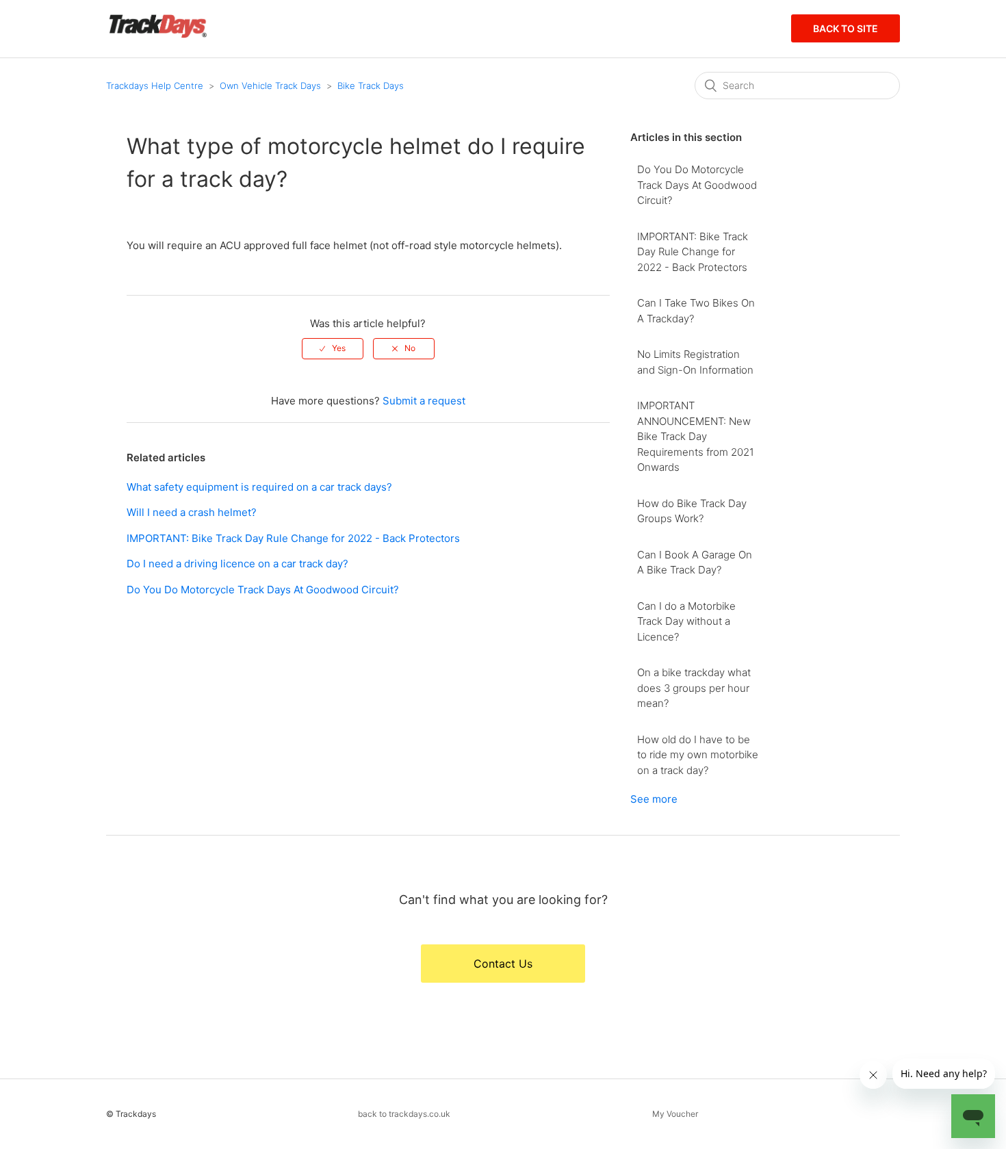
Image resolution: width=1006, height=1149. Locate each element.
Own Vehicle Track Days (270, 85)
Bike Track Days (370, 85)
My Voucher (675, 1114)
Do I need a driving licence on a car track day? (237, 563)
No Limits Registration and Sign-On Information (695, 362)
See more (654, 798)
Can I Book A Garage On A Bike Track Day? (694, 562)
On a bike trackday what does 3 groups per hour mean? (694, 688)
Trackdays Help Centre (154, 85)
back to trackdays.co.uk (404, 1114)
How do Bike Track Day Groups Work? (692, 511)
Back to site (845, 28)
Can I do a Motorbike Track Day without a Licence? (686, 621)
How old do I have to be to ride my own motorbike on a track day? (697, 755)
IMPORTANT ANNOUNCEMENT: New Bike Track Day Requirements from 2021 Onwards (695, 436)
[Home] (157, 35)
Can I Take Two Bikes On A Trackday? (696, 310)
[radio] (332, 348)
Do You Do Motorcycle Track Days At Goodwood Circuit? (263, 589)
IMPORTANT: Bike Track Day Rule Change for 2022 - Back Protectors (293, 538)
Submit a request (424, 400)
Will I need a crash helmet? (192, 512)
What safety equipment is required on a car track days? (259, 486)
